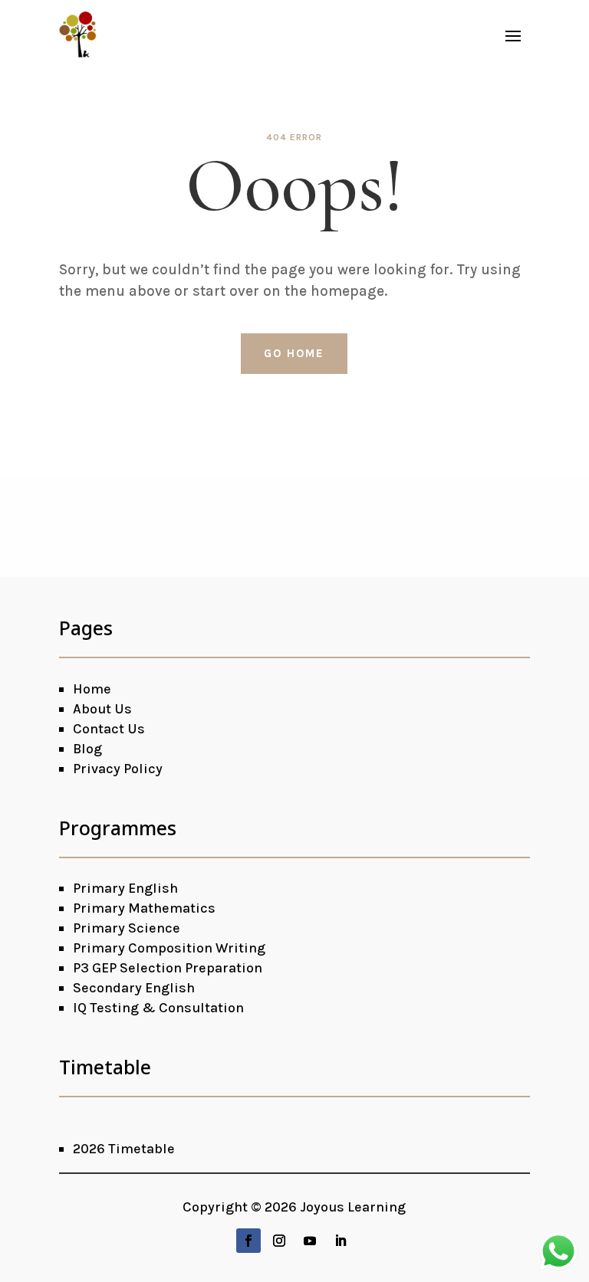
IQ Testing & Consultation (158, 1007)
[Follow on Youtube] (310, 1240)
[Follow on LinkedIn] (340, 1240)
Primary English (125, 888)
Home (92, 688)
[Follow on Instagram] (279, 1240)
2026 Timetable (124, 1148)
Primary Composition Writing (169, 947)
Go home (294, 353)
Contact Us (109, 728)
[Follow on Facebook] (248, 1240)
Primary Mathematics (144, 908)
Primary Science (126, 928)
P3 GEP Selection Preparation (167, 967)
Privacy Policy (118, 768)
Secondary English (134, 987)
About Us (102, 708)
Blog (87, 748)
